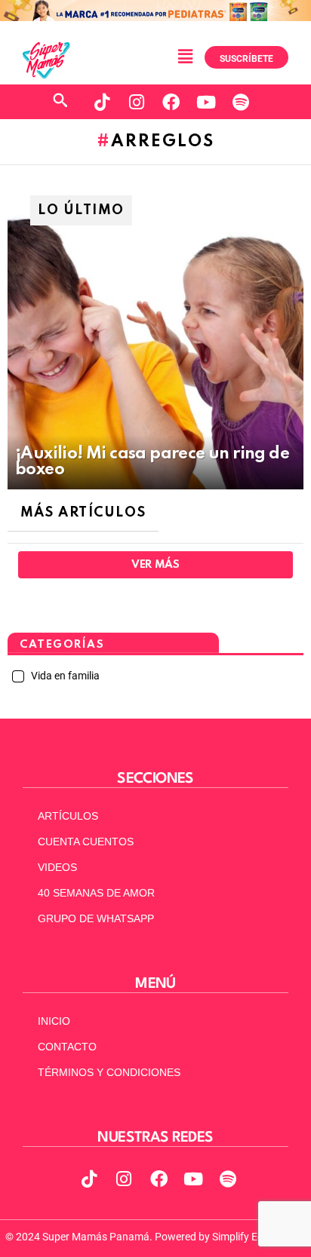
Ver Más (155, 565)
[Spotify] (240, 101)
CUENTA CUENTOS (86, 841)
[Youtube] (206, 101)
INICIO (54, 1021)
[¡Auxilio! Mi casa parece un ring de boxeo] (155, 338)
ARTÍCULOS (68, 816)
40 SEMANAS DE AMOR (96, 893)
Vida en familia (64, 676)
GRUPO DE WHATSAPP (96, 918)
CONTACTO (67, 1047)
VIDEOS (57, 867)
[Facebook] (171, 101)
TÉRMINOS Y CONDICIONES (109, 1072)
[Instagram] (136, 101)
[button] (185, 56)
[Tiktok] (102, 101)
